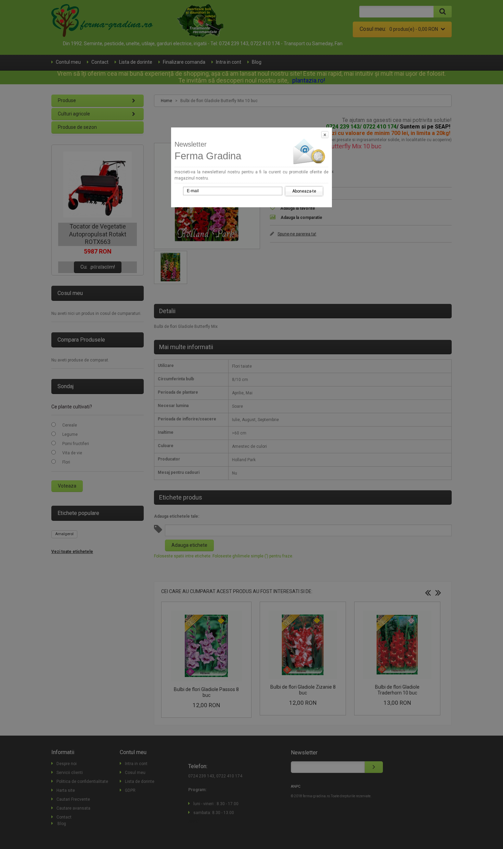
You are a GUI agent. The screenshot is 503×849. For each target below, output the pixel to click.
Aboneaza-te (304, 191)
